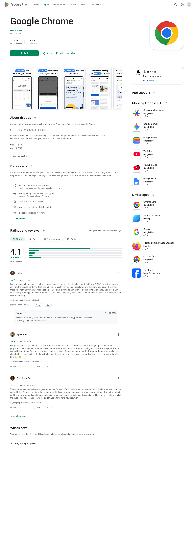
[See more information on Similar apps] (153, 194)
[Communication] (20, 156)
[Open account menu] (189, 4)
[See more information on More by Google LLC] (166, 103)
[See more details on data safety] (20, 218)
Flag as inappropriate (23, 443)
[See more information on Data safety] (31, 166)
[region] (67, 42)
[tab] (35, 4)
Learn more (23, 188)
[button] (22, 88)
